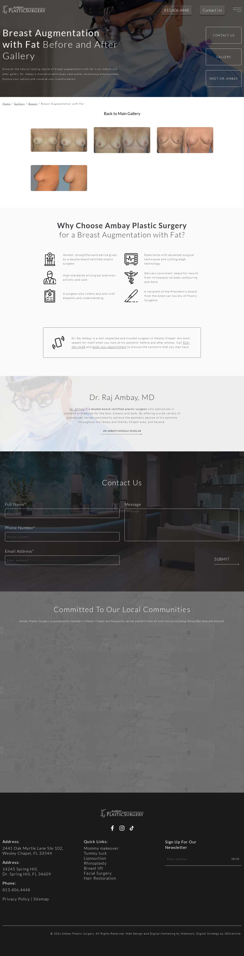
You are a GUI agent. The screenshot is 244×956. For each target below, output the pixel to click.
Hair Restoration (100, 878)
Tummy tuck (95, 853)
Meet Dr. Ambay (223, 78)
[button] (23, 10)
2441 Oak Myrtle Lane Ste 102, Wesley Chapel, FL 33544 (32, 851)
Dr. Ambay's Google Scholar (122, 431)
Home (6, 104)
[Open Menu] (237, 10)
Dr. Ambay (77, 408)
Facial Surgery (98, 873)
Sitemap (41, 898)
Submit (221, 560)
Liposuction (95, 858)
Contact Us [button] (212, 10)
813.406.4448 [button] (176, 10)
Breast (32, 104)
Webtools (188, 933)
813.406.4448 (16, 889)
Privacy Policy (16, 898)
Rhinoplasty (95, 863)
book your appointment (109, 346)
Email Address (19, 551)
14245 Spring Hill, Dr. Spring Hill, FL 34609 (26, 871)
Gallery (223, 57)
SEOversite (233, 933)
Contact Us (224, 35)
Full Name (15, 504)
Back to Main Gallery (122, 113)
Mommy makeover (101, 848)
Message (132, 504)
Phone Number (20, 527)
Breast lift (93, 868)
